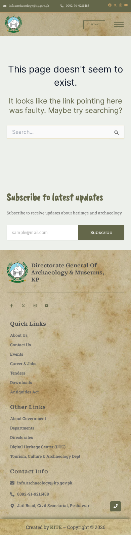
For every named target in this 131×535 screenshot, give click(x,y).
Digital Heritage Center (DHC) (38, 446)
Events (16, 354)
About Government (28, 418)
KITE (56, 527)
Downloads (21, 382)
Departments (22, 427)
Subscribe (101, 232)
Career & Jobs (23, 363)
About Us (19, 335)
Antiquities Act (24, 391)
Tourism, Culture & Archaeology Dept (45, 456)
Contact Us (20, 344)
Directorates (21, 437)
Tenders (17, 373)
